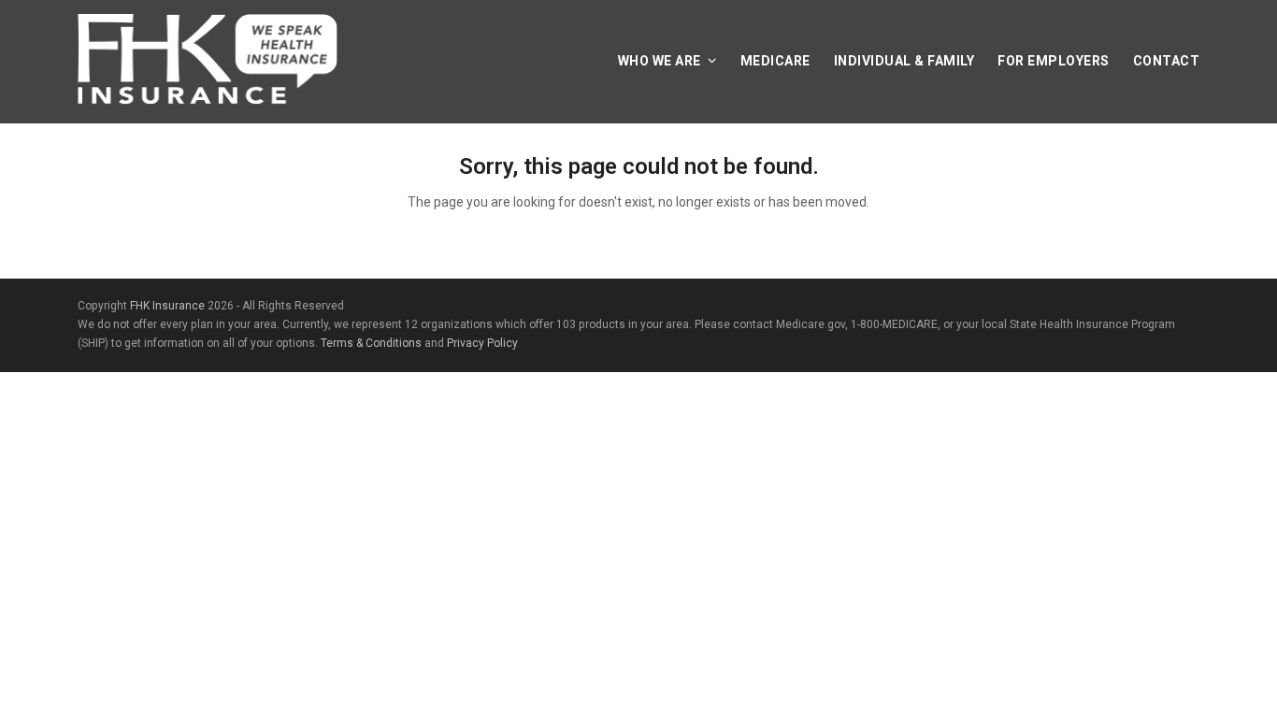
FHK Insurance (167, 305)
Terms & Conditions (371, 343)
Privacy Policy (482, 343)
